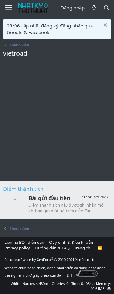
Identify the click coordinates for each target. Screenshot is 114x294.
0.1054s (87, 283)
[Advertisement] (57, 121)
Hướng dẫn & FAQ (52, 248)
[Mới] (94, 8)
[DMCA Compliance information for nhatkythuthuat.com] (87, 275)
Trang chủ (83, 248)
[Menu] (8, 8)
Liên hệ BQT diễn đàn (24, 242)
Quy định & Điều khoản (71, 242)
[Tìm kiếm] (106, 8)
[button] (109, 288)
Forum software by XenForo (50, 259)
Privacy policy (17, 248)
